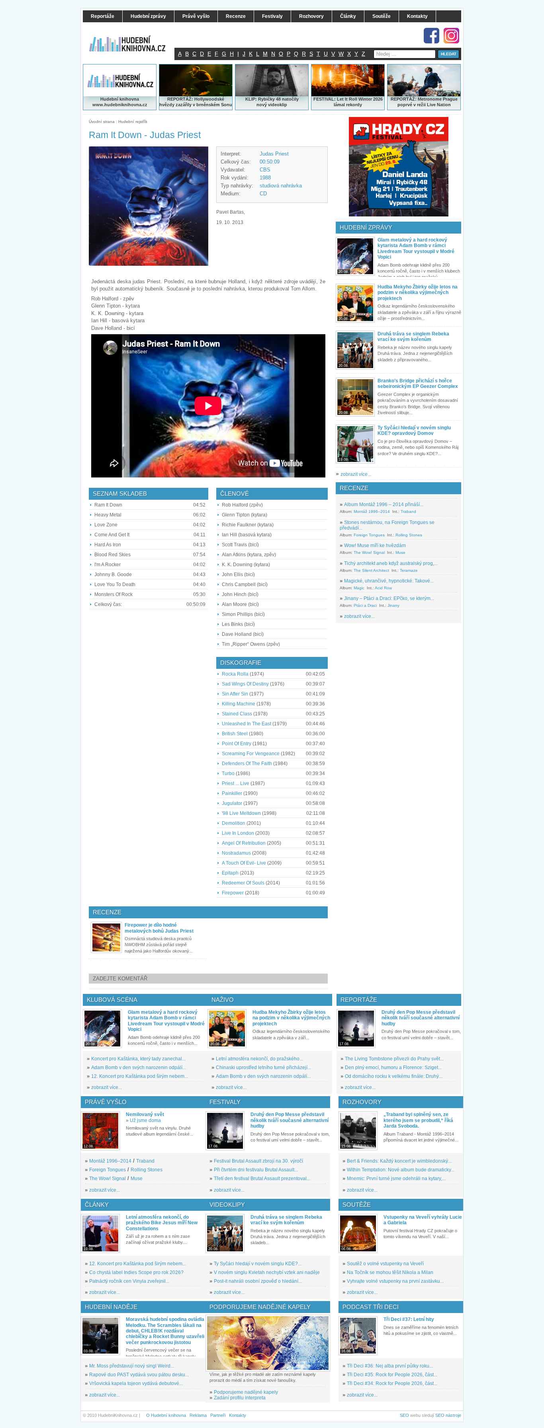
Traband (408, 511)
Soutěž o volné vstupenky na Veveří (385, 1263)
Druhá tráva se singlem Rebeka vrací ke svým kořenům (413, 336)
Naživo (222, 999)
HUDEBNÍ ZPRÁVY (366, 227)
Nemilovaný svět (145, 1114)
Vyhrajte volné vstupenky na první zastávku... (395, 1281)
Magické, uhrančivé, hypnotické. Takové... (389, 581)
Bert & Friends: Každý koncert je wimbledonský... (399, 1161)
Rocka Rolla (235, 674)
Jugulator (232, 803)
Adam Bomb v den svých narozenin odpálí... (138, 1067)
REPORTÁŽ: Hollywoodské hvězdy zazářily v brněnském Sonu (195, 102)
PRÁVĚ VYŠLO (106, 1102)
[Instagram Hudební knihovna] (451, 35)
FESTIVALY (225, 1102)
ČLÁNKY (97, 1204)
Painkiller (232, 793)
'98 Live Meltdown (241, 813)
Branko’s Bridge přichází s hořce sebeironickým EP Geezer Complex (418, 383)
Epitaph (230, 873)
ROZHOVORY (362, 1102)
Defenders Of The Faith (247, 763)
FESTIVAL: (324, 99)
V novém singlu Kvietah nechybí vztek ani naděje (267, 1272)
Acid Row (383, 588)
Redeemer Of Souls (243, 883)
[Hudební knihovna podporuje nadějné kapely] (268, 1343)
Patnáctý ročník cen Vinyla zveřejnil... (129, 1281)
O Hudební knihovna (166, 1415)
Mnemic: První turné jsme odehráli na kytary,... (396, 1178)
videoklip (277, 104)
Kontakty (237, 1415)
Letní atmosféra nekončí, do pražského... (259, 1059)
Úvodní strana (102, 121)
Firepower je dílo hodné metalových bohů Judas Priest (159, 927)
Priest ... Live (235, 783)
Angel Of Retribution (244, 843)
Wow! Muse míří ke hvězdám (375, 545)
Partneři (217, 1415)
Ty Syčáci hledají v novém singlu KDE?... (257, 1263)
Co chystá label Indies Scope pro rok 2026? (136, 1272)
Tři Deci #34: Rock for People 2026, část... (392, 1383)
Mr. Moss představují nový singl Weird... (131, 1366)
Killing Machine (238, 704)
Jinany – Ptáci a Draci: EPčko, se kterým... (389, 598)
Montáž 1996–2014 (372, 511)
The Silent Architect (371, 570)
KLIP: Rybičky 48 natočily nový (272, 102)
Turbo (228, 773)
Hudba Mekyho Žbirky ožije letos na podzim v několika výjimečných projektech (418, 292)
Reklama (198, 1415)
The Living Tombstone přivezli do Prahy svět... (394, 1059)
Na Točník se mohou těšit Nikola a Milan (390, 1272)
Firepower (233, 893)
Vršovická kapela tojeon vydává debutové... (136, 1383)
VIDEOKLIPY (227, 1204)
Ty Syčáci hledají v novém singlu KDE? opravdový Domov (414, 430)
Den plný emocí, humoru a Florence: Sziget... (393, 1067)
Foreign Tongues (369, 535)
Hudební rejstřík (132, 121)
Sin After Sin (235, 694)
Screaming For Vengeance (251, 753)
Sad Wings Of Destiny (245, 684)
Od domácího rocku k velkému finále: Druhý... (393, 1076)
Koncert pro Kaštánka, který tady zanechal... (138, 1059)
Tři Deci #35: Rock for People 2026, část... (392, 1374)
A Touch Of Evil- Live (244, 863)
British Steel (235, 733)
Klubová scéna (112, 999)
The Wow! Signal (369, 552)
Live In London (238, 833)
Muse (400, 552)
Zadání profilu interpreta (240, 1398)
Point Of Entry (236, 743)
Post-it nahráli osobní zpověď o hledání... (258, 1281)
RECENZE (354, 488)
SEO (404, 1415)
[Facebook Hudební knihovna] (431, 35)
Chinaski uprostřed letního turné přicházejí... (263, 1067)
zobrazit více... (355, 474)
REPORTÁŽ (403, 99)
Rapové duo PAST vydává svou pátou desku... (139, 1374)
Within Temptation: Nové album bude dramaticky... (400, 1170)
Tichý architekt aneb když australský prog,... (391, 563)
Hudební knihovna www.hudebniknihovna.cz (119, 102)
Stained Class (237, 714)
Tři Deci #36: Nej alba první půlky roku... (390, 1366)
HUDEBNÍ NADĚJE (111, 1306)
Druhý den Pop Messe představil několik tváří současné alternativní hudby (421, 1018)
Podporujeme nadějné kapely (246, 1392)
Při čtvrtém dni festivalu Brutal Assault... (256, 1170)
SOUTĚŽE (356, 1204)
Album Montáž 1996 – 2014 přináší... (383, 504)
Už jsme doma (145, 1120)
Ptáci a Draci (365, 605)
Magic (359, 588)
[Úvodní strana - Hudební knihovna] (132, 39)
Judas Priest (274, 154)
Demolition (233, 823)
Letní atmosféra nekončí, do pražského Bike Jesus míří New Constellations (162, 1222)
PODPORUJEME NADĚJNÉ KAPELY (260, 1306)
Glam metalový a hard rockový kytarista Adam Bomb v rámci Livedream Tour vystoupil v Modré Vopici (416, 248)
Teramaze (409, 570)
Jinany (393, 605)
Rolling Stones (408, 535)
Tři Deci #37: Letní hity (409, 1319)
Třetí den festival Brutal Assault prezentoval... (262, 1178)
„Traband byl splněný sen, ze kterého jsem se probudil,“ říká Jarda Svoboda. (418, 1120)
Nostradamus (236, 853)
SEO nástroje (448, 1415)
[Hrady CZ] (398, 166)
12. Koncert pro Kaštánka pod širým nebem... (139, 1076)
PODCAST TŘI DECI (370, 1306)
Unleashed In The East (246, 724)
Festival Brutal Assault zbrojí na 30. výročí (258, 1161)
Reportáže (358, 999)
